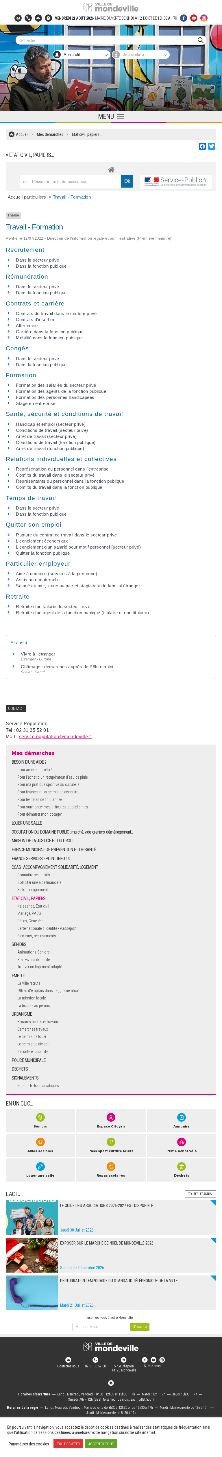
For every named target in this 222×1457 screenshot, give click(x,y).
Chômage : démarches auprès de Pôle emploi (67, 666)
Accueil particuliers (28, 197)
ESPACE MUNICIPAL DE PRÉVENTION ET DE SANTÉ (54, 849)
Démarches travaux (32, 1029)
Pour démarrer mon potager (39, 814)
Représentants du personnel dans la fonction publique (70, 481)
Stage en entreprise (36, 403)
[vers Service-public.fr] (176, 182)
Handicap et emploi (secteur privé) (51, 424)
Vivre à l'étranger (38, 653)
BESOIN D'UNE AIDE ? (29, 762)
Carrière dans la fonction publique (50, 331)
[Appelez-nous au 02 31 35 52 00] (28, 18)
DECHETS (20, 1069)
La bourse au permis (33, 1005)
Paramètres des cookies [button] (29, 1444)
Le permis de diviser (33, 1044)
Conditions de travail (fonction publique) (56, 442)
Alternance (27, 325)
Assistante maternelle (38, 579)
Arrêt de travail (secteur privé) (46, 436)
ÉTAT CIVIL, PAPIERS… (30, 898)
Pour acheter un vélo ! (34, 769)
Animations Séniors (33, 952)
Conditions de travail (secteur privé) (52, 430)
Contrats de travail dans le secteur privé (56, 313)
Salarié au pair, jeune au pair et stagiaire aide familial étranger (78, 585)
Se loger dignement (32, 889)
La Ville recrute (28, 983)
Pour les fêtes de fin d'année (39, 799)
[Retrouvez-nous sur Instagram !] (162, 1360)
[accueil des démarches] (111, 168)
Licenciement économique (42, 540)
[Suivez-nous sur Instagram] (204, 18)
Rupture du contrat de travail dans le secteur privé (66, 534)
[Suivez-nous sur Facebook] (183, 18)
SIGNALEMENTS (25, 1078)
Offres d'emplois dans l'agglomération (48, 990)
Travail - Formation (72, 197)
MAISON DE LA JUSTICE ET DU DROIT (42, 840)
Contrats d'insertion (35, 319)
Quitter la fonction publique (43, 553)
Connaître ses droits (33, 875)
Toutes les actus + (200, 1194)
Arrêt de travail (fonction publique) (50, 448)
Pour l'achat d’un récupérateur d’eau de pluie (52, 777)
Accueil (22, 134)
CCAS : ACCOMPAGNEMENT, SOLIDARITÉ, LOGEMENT (55, 867)
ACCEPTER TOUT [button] (101, 1444)
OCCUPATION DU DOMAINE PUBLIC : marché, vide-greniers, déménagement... (72, 832)
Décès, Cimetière (30, 921)
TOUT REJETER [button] (68, 1444)
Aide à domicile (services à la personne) (56, 573)
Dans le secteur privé (37, 260)
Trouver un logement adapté (39, 966)
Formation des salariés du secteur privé (56, 385)
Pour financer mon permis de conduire (47, 792)
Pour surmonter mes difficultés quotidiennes (52, 807)
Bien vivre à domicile (33, 959)
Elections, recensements (36, 936)
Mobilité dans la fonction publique (49, 337)
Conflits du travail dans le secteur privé (55, 475)
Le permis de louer (31, 1036)
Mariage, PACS (29, 913)
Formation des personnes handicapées (55, 397)
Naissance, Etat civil (33, 906)
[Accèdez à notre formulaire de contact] (38, 18)
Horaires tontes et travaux (38, 1021)
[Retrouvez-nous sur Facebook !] (145, 1360)
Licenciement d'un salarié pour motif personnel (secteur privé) (78, 547)
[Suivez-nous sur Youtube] (193, 18)
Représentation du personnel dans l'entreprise (62, 468)
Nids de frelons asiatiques (38, 1085)
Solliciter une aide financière (39, 882)
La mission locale (31, 998)
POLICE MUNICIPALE (28, 1060)
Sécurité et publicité (32, 1051)
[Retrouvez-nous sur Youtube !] (153, 1360)
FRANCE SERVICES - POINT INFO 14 (41, 858)
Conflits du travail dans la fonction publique (59, 487)
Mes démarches (50, 134)
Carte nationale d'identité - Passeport (47, 928)
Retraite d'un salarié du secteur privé (53, 606)
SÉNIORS (19, 944)
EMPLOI (18, 975)
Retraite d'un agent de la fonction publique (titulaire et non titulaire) (82, 612)
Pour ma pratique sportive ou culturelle (48, 784)
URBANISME (22, 1014)
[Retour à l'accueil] (111, 1347)
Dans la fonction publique (41, 266)
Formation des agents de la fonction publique (61, 391)
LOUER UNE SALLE (27, 823)
